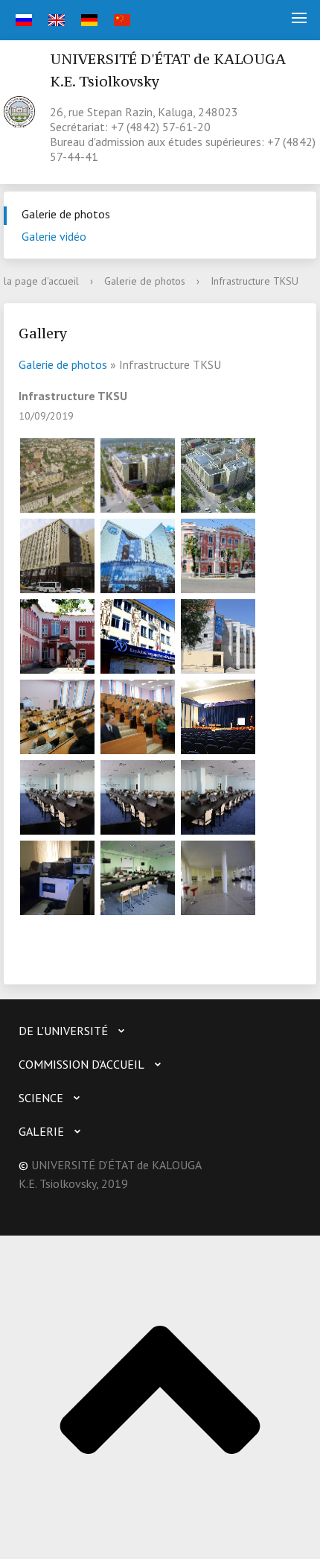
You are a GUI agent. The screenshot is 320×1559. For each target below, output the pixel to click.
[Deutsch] (87, 20)
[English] (54, 20)
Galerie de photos (66, 213)
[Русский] (21, 20)
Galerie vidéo (54, 236)
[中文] (120, 20)
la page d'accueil (41, 281)
